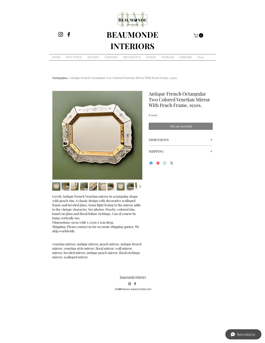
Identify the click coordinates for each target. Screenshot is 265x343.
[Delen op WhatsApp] (165, 163)
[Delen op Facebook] (151, 163)
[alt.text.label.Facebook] (69, 34)
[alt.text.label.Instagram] (61, 34)
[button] (199, 35)
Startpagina (59, 78)
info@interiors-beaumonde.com (133, 289)
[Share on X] (171, 163)
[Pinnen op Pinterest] (158, 163)
